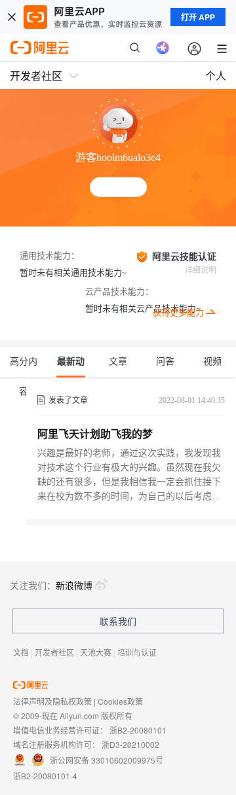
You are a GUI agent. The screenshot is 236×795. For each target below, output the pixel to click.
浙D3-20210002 (130, 744)
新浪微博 (74, 585)
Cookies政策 (120, 701)
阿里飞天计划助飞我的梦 (95, 434)
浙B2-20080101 (138, 729)
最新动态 (71, 367)
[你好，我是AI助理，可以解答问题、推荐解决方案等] (162, 48)
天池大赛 (95, 652)
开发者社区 (54, 652)
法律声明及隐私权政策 (52, 701)
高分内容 (23, 367)
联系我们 (118, 620)
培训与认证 (137, 652)
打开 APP (198, 17)
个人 (215, 75)
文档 (21, 652)
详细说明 (200, 270)
